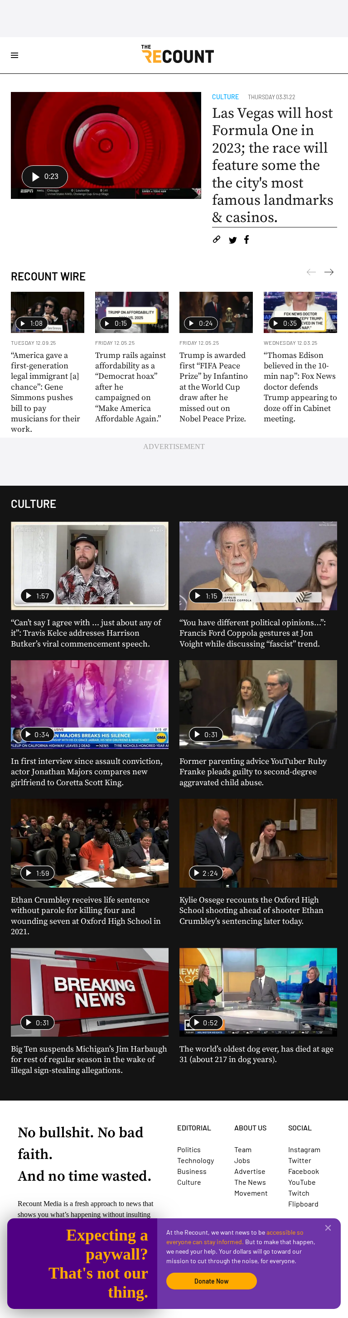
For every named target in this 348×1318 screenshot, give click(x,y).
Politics (189, 1149)
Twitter (299, 1160)
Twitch (298, 1192)
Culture (225, 97)
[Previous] (329, 273)
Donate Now (211, 1281)
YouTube (302, 1182)
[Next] (311, 273)
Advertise (250, 1171)
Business (192, 1171)
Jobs (242, 1160)
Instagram (304, 1149)
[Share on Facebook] (246, 241)
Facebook (303, 1171)
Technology (195, 1160)
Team (242, 1149)
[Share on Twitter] (232, 241)
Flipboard (303, 1203)
